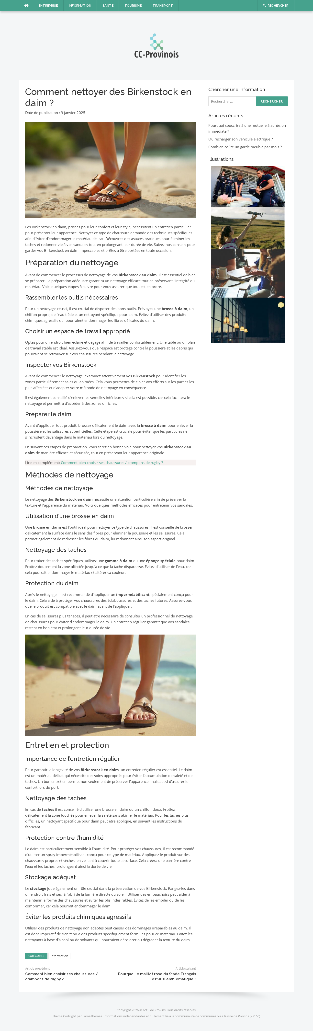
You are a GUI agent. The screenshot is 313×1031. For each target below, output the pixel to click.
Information (80, 5)
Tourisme (133, 5)
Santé (107, 5)
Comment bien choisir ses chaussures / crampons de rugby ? (112, 462)
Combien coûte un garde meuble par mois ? (245, 146)
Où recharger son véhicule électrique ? (240, 139)
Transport (163, 5)
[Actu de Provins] (156, 45)
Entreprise (48, 5)
